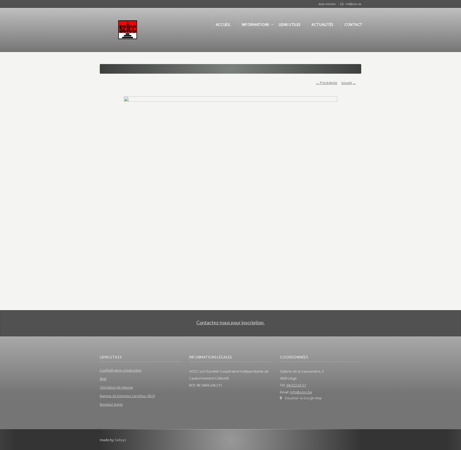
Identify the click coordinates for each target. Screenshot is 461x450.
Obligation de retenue (116, 387)
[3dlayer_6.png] (230, 189)
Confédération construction (121, 370)
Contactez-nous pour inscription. (230, 322)
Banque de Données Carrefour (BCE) (127, 396)
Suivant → (348, 83)
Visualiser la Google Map (303, 398)
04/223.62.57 (296, 385)
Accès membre (327, 4)
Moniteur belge (111, 404)
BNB (103, 379)
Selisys (120, 439)
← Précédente (326, 83)
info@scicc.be (353, 4)
